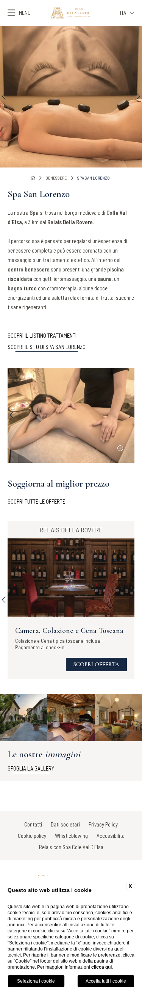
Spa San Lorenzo (93, 177)
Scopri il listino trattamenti (42, 335)
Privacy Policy (103, 824)
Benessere (56, 177)
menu (25, 13)
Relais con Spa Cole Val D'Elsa (71, 846)
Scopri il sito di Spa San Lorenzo (47, 346)
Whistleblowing (71, 835)
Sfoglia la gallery (31, 768)
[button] (4, 96)
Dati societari (65, 824)
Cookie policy (32, 835)
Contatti (33, 824)
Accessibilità (111, 835)
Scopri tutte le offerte (36, 501)
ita (123, 12)
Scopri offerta (96, 664)
